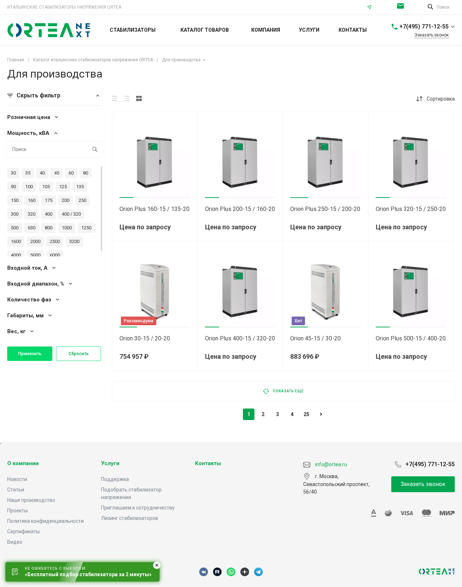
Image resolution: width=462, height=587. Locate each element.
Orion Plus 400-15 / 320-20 (240, 338)
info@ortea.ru (402, 7)
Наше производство (31, 500)
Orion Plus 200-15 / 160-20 (240, 209)
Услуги (110, 463)
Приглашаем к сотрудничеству (138, 508)
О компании (23, 463)
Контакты (208, 463)
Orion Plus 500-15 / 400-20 (411, 338)
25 (306, 414)
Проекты (17, 510)
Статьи (15, 490)
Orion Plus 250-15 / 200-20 (325, 209)
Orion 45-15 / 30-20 (315, 338)
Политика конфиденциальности (45, 521)
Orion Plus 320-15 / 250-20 (411, 209)
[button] (126, 197)
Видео (14, 542)
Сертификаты (23, 531)
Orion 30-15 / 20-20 (144, 338)
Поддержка (115, 479)
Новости (17, 479)
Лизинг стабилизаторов (129, 518)
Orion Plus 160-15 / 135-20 (154, 209)
